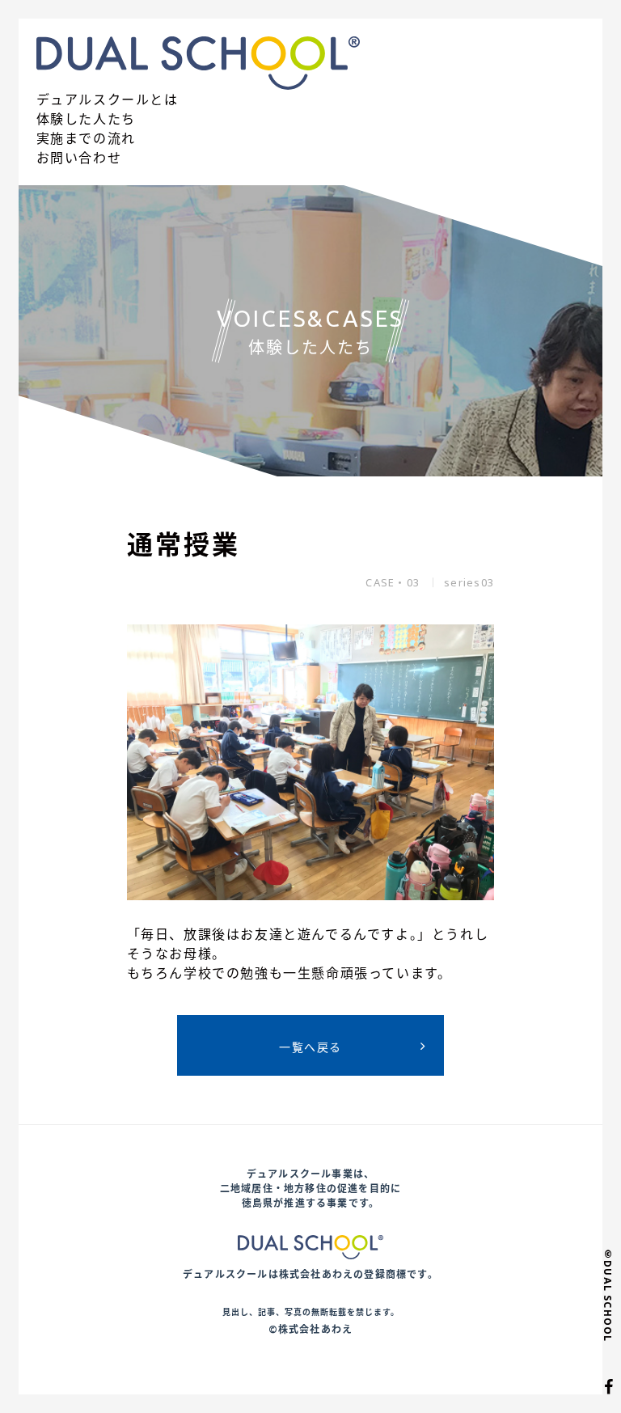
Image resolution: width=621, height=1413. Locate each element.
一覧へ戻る (310, 1047)
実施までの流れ (86, 138)
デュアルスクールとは (107, 99)
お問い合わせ (79, 158)
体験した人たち (86, 119)
